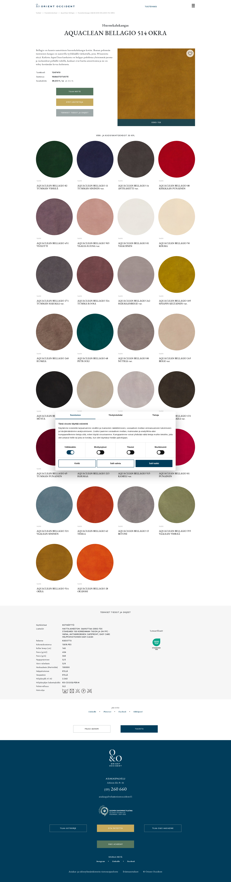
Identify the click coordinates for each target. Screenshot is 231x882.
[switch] (100, 452)
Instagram (100, 861)
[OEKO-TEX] (156, 86)
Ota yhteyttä (115, 828)
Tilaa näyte (75, 91)
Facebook (122, 711)
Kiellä (77, 463)
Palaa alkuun (92, 729)
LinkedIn (92, 711)
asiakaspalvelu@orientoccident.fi (115, 796)
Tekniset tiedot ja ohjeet (75, 113)
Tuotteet (38, 13)
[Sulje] (193, 5)
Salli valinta (115, 463)
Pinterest (107, 711)
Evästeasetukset (130, 871)
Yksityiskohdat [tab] (115, 415)
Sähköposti (138, 711)
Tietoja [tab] (155, 415)
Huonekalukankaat (51, 13)
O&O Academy (115, 844)
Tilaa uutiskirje (68, 828)
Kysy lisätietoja (74, 102)
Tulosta (139, 729)
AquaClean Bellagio (68, 13)
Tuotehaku (151, 6)
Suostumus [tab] (75, 415)
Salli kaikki (154, 463)
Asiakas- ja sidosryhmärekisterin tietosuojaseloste (93, 871)
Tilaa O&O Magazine (163, 828)
